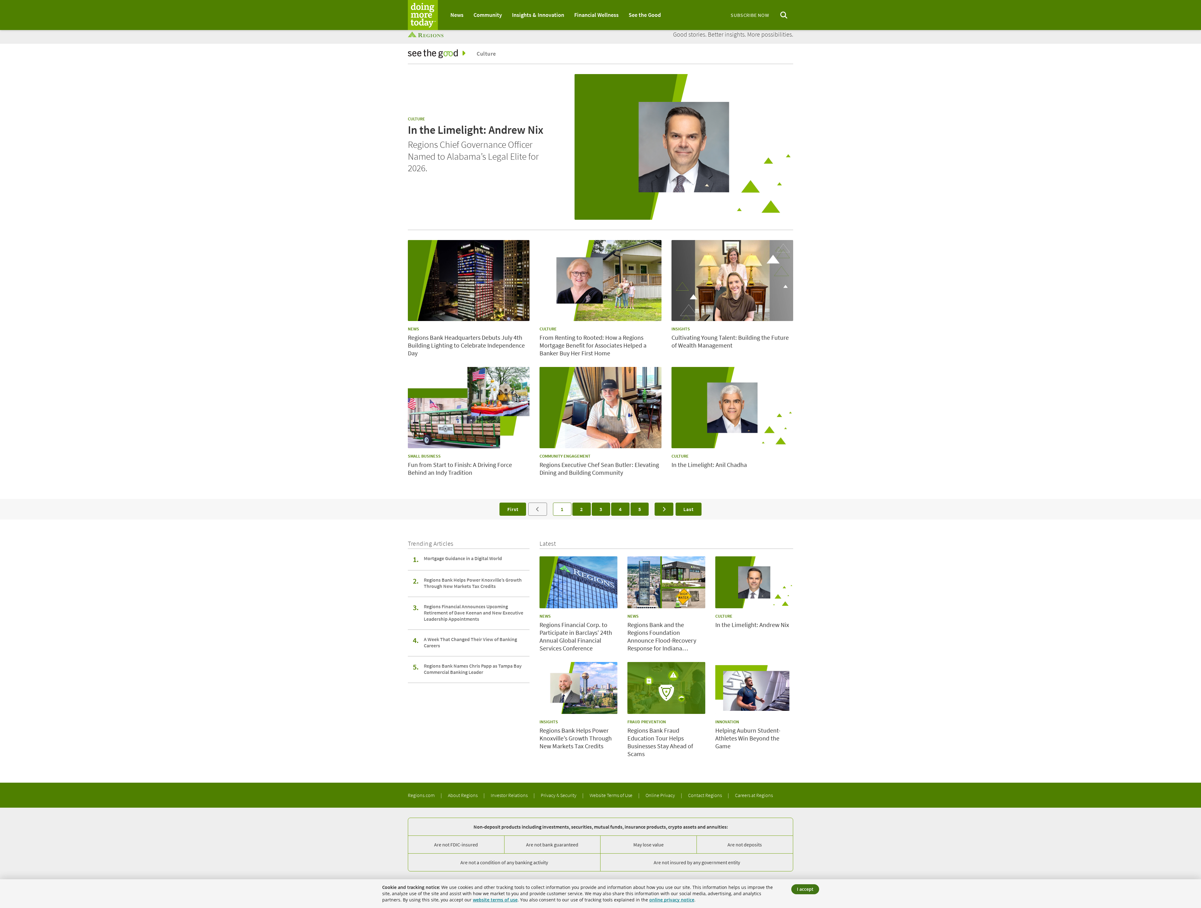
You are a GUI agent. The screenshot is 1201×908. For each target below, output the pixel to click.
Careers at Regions (754, 795)
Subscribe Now (750, 15)
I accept (805, 889)
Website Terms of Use (611, 795)
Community (488, 14)
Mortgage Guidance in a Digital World (463, 558)
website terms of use (495, 900)
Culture (486, 53)
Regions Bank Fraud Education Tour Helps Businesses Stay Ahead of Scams (660, 742)
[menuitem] (457, 15)
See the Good (645, 14)
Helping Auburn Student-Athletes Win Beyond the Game (747, 738)
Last (688, 509)
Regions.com (422, 795)
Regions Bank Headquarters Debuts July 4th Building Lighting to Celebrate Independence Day (466, 345)
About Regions (463, 795)
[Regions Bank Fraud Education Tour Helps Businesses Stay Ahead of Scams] (666, 688)
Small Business (424, 456)
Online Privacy (661, 795)
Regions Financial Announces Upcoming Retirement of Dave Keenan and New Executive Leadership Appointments (473, 612)
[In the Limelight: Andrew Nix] (684, 147)
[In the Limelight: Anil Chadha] (732, 407)
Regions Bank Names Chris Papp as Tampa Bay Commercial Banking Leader (473, 669)
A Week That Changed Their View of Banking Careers (470, 642)
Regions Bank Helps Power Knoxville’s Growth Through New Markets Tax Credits (473, 583)
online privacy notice (671, 900)
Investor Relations (510, 795)
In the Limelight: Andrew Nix (475, 129)
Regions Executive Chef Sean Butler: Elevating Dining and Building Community (599, 468)
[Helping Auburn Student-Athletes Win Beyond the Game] (754, 688)
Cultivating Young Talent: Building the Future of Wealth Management (730, 341)
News (457, 14)
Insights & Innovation (538, 14)
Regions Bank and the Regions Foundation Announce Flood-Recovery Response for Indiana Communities (661, 636)
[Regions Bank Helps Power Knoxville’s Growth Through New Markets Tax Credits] (578, 688)
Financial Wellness (596, 14)
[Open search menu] (783, 15)
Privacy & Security (559, 795)
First (512, 509)
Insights (680, 329)
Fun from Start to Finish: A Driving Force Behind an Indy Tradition (460, 468)
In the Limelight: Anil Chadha (709, 465)
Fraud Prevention (646, 722)
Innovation (727, 722)
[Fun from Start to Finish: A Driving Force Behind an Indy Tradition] (469, 407)
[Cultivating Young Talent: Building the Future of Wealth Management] (732, 280)
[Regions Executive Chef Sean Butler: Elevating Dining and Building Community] (600, 407)
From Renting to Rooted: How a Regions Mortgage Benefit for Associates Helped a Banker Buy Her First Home (593, 345)
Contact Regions (705, 795)
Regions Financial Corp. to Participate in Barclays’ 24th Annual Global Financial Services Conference (576, 636)
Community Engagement (565, 456)
